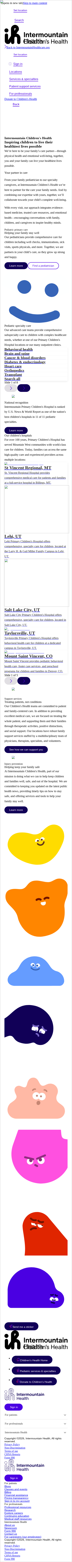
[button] (32, 1360)
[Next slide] (23, 388)
